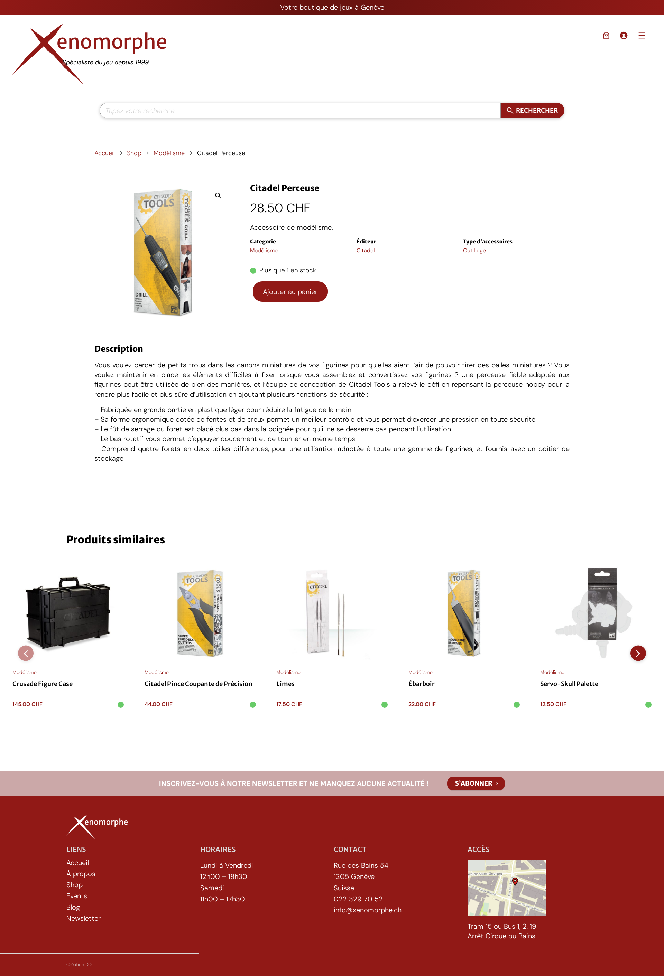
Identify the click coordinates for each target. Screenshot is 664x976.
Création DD (79, 964)
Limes (285, 684)
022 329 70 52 (358, 898)
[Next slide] (638, 653)
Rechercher (537, 110)
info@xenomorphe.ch (368, 909)
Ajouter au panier (290, 291)
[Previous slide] (26, 653)
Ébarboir (421, 684)
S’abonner (473, 783)
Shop (134, 153)
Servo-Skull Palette (569, 684)
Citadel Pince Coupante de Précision (198, 684)
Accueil (104, 153)
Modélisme (169, 153)
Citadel (366, 250)
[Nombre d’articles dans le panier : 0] (606, 35)
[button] (218, 195)
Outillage (474, 250)
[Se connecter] (623, 35)
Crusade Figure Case (42, 684)
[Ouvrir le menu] (642, 35)
